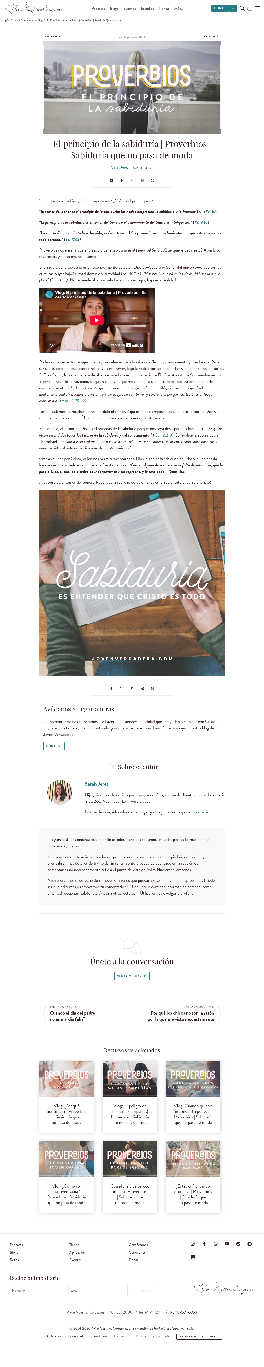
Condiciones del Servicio (109, 1336)
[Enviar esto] (142, 180)
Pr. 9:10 (201, 222)
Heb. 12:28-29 (73, 400)
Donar (220, 8)
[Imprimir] (152, 180)
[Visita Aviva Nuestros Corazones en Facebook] (204, 1243)
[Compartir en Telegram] (111, 180)
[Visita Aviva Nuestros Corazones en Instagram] (192, 1243)
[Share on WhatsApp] (132, 180)
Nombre (18, 1290)
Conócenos (137, 1252)
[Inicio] (6, 20)
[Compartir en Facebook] (122, 180)
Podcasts (98, 8)
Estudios (147, 8)
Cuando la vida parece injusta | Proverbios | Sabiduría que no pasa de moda (129, 1194)
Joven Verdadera (23, 20)
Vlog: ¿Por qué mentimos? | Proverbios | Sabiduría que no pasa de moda (66, 1114)
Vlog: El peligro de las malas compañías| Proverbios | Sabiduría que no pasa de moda (130, 1114)
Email (75, 1290)
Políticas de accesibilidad (153, 1336)
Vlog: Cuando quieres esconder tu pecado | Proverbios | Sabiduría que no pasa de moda (193, 1114)
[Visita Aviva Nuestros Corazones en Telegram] (249, 1243)
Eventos (129, 8)
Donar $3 (54, 746)
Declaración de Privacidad (64, 1336)
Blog (39, 20)
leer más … (203, 812)
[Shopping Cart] (250, 8)
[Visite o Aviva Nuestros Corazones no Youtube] (226, 1243)
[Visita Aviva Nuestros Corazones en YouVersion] (192, 1256)
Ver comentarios (132, 976)
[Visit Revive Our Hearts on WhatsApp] (215, 1243)
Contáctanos (138, 1245)
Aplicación (77, 1252)
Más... (178, 8)
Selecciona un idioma (198, 1337)
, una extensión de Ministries (143, 1328)
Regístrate (143, 1291)
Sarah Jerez (119, 167)
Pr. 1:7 (211, 211)
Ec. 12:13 (72, 239)
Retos (14, 1260)
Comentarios (143, 167)
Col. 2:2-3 (163, 435)
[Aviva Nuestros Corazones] (34, 8)
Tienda (164, 8)
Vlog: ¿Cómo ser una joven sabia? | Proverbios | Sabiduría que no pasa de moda (66, 1194)
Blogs (114, 8)
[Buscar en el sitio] (242, 8)
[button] (257, 8)
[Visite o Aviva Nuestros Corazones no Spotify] (238, 1243)
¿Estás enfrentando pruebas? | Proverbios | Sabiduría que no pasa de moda (193, 1194)
